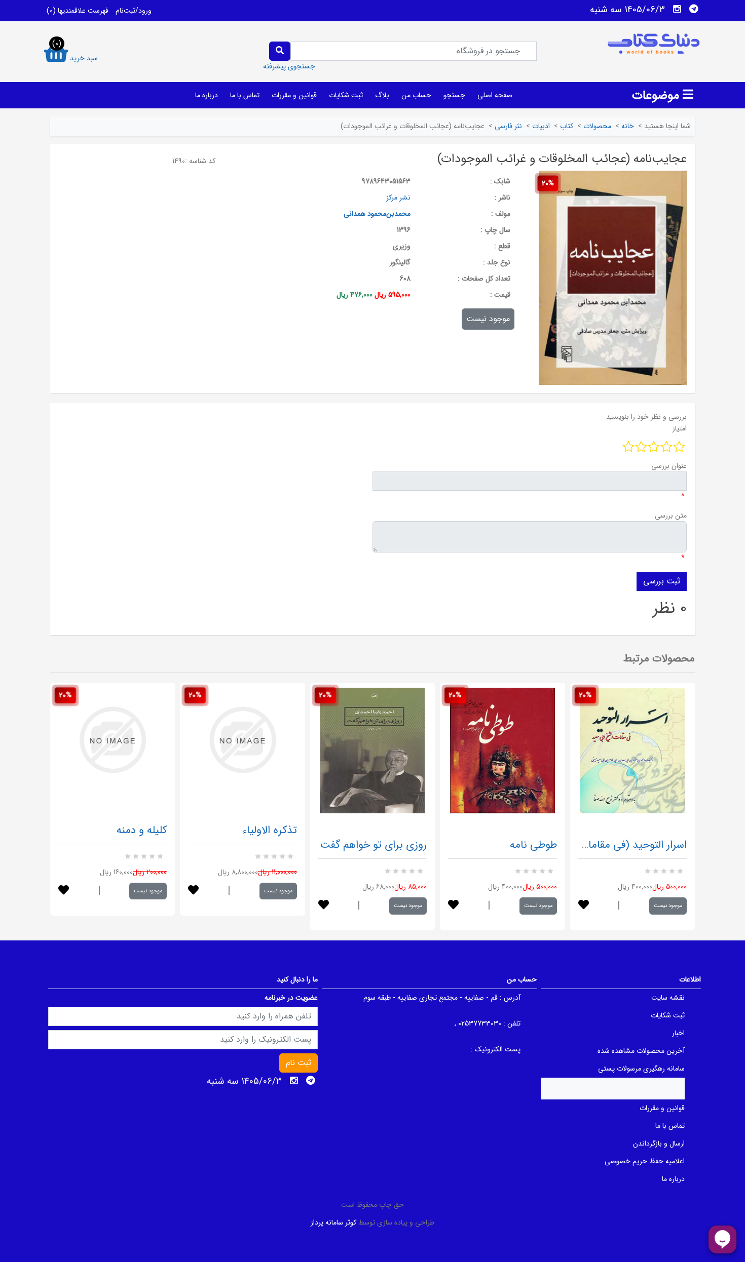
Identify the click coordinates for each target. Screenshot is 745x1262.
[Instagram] (677, 9)
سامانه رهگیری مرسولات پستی (641, 1068)
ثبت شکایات (346, 95)
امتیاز (680, 428)
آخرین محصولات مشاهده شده (641, 1050)
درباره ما (206, 95)
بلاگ (382, 95)
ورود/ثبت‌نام (134, 10)
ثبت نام (298, 1062)
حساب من (416, 95)
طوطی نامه (533, 845)
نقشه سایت (668, 997)
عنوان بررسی (669, 465)
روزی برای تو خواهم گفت (373, 845)
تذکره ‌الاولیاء (269, 830)
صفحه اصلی (494, 95)
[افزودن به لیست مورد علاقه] (63, 891)
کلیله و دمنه (142, 830)
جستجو (454, 95)
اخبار (678, 1033)
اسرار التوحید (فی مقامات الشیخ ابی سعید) (595, 845)
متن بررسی (671, 515)
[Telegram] (693, 9)
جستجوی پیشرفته (289, 66)
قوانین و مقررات (294, 95)
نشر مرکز (398, 197)
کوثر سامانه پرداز (333, 1222)
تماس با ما (244, 95)
